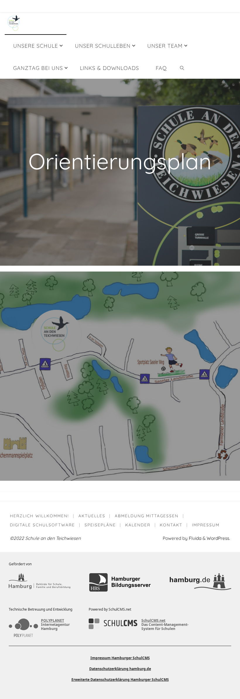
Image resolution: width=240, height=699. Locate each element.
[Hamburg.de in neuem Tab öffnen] (200, 582)
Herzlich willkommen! (39, 515)
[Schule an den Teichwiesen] (14, 23)
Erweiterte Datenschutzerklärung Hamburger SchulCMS (120, 679)
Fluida (194, 538)
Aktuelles (91, 515)
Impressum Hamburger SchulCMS (120, 657)
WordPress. (218, 538)
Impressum (206, 524)
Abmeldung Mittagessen (147, 515)
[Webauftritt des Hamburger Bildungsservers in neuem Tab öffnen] (120, 582)
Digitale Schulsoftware (42, 524)
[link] (182, 67)
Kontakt (171, 524)
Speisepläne (100, 524)
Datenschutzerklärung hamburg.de (120, 668)
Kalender (137, 524)
